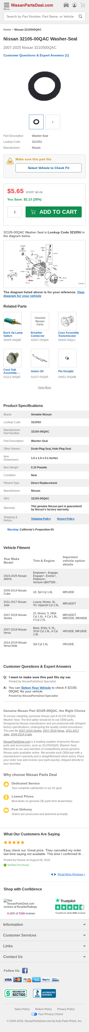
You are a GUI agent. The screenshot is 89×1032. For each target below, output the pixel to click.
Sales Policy (22, 1009)
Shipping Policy (41, 518)
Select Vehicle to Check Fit (48, 168)
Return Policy (66, 518)
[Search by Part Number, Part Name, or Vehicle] (80, 16)
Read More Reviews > (71, 874)
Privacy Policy (66, 1009)
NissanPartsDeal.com (16, 741)
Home (7, 29)
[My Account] (74, 5)
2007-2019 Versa (53, 730)
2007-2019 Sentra (30, 730)
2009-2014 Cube (21, 734)
